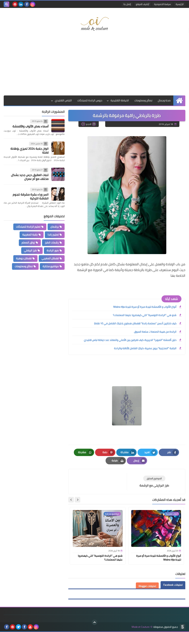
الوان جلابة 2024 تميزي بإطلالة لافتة (30, 150)
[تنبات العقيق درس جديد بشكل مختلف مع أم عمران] (58, 174)
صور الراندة (53, 250)
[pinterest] (15, 4)
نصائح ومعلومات (143, 100)
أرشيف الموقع (142, 4)
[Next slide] (71, 499)
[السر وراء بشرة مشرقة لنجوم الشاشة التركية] (58, 194)
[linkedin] (20, 4)
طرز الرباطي (30, 250)
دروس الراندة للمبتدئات (89, 100)
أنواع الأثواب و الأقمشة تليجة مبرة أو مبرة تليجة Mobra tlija (144, 306)
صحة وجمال (164, 100)
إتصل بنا (127, 4)
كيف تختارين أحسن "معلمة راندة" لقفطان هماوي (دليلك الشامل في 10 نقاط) (135, 323)
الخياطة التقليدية (120, 100)
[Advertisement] (94, 66)
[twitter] (18, 626)
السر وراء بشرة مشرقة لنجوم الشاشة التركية (31, 196)
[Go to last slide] (77, 499)
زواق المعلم (28, 242)
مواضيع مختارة (51, 266)
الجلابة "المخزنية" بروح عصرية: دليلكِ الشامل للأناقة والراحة (145, 348)
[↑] (94, 622)
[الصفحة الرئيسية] (179, 100)
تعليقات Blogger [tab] (147, 586)
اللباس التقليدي (63, 100)
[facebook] (26, 4)
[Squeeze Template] (182, 627)
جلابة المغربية (30, 234)
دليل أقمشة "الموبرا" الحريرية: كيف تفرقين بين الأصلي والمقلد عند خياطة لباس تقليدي (130, 340)
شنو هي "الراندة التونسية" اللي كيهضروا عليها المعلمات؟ (144, 315)
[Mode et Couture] (94, 24)
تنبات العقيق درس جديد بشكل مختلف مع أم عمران (30, 176)
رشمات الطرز (52, 242)
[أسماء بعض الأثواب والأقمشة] (58, 125)
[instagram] (32, 4)
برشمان (54, 226)
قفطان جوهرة (24, 258)
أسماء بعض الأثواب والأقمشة (31, 126)
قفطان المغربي (50, 258)
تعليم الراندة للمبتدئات (28, 226)
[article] (99, 481)
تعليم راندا (53, 234)
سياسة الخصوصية (162, 4)
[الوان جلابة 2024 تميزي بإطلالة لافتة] (58, 148)
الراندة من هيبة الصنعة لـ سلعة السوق (155, 331)
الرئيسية (179, 4)
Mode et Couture (141, 627)
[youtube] (30, 626)
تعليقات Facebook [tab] (173, 584)
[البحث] (6, 4)
